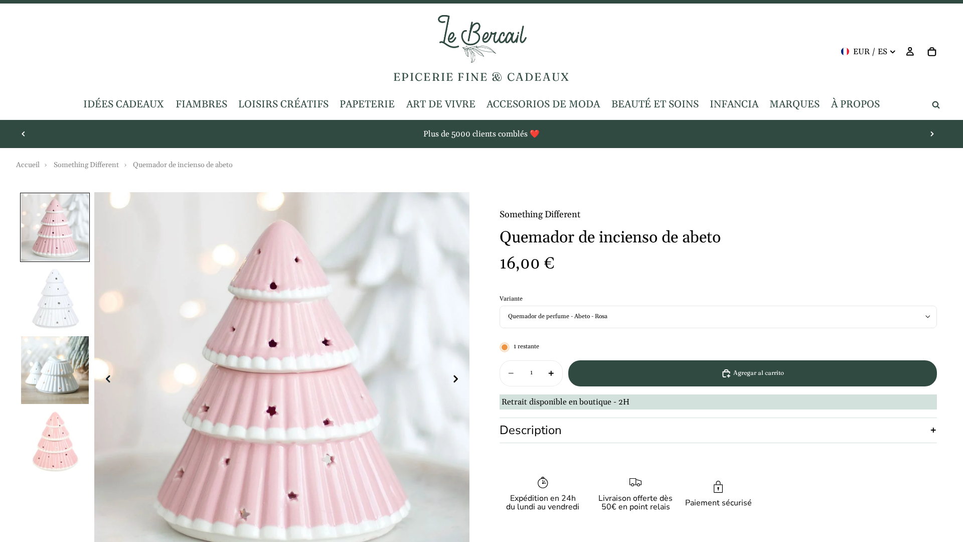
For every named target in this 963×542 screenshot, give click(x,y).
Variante (511, 299)
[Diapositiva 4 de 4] (54, 441)
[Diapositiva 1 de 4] (54, 227)
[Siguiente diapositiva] (932, 134)
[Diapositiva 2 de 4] (54, 298)
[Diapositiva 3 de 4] (54, 369)
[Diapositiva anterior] (24, 134)
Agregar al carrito (758, 372)
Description (531, 430)
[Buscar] (936, 105)
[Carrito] (932, 52)
